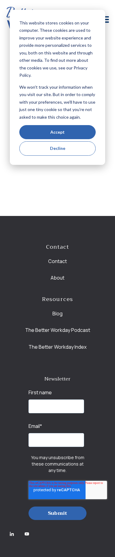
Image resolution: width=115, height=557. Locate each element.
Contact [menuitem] (57, 261)
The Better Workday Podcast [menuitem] (57, 330)
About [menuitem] (57, 277)
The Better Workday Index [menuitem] (57, 346)
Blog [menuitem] (57, 313)
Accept (57, 132)
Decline (57, 148)
